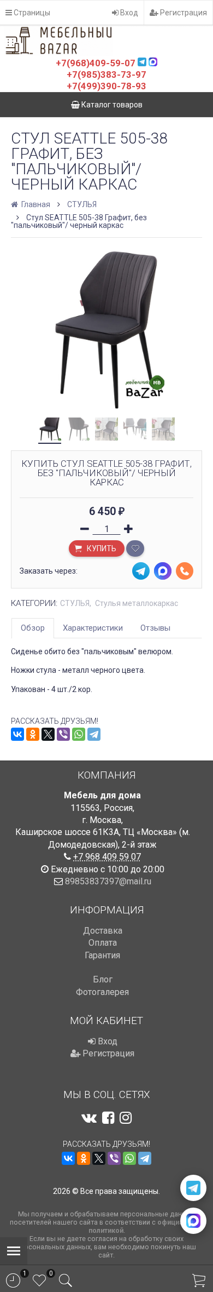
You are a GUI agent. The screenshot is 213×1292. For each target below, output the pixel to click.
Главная (35, 204)
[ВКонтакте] (17, 734)
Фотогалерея (102, 992)
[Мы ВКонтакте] (89, 1118)
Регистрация (182, 12)
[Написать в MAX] (193, 1221)
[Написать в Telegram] (193, 1188)
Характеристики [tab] (93, 628)
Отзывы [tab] (155, 628)
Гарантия (102, 955)
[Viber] (63, 734)
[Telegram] (93, 734)
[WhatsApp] (78, 734)
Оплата (102, 942)
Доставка (102, 930)
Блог (103, 979)
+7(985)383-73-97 (106, 74)
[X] (48, 734)
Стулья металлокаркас (136, 603)
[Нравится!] (135, 548)
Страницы (31, 12)
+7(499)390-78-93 (106, 86)
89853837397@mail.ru (108, 881)
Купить (100, 548)
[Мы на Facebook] (108, 1118)
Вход (128, 12)
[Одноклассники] (32, 734)
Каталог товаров (111, 104)
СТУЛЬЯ (82, 204)
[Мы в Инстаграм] (126, 1118)
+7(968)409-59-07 (95, 63)
